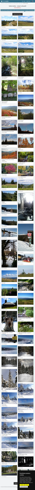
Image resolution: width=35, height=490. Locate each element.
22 (16, 486)
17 (12, 486)
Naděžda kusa (4, 203)
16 (11, 486)
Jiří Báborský (4, 333)
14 (9, 486)
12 (7, 486)
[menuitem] (2, 10)
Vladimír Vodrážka (4, 309)
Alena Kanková (20, 357)
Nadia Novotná (20, 191)
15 (10, 486)
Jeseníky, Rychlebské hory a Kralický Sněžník (11, 3)
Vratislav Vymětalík (4, 391)
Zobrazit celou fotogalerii (17, 14)
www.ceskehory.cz (17, 7)
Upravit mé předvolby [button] (23, 486)
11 (6, 486)
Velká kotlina (21, 3)
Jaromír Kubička (20, 121)
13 (8, 486)
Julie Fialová (4, 27)
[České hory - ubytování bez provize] (5, 1)
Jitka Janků (20, 92)
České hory (2, 3)
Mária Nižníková (20, 78)
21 (15, 486)
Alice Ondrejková (20, 221)
